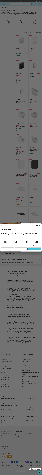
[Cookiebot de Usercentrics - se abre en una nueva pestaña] (36, 225)
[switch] (15, 242)
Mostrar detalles (36, 245)
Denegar (7, 248)
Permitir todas (34, 248)
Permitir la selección (21, 248)
